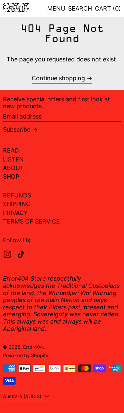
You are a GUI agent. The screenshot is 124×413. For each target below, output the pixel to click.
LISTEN (13, 159)
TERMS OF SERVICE (31, 221)
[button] (80, 8)
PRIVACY (15, 212)
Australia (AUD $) (23, 396)
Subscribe (16, 129)
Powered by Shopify (25, 355)
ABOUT (13, 167)
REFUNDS (17, 195)
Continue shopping (58, 78)
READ (11, 150)
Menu (56, 8)
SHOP (11, 176)
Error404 (33, 347)
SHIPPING (16, 203)
